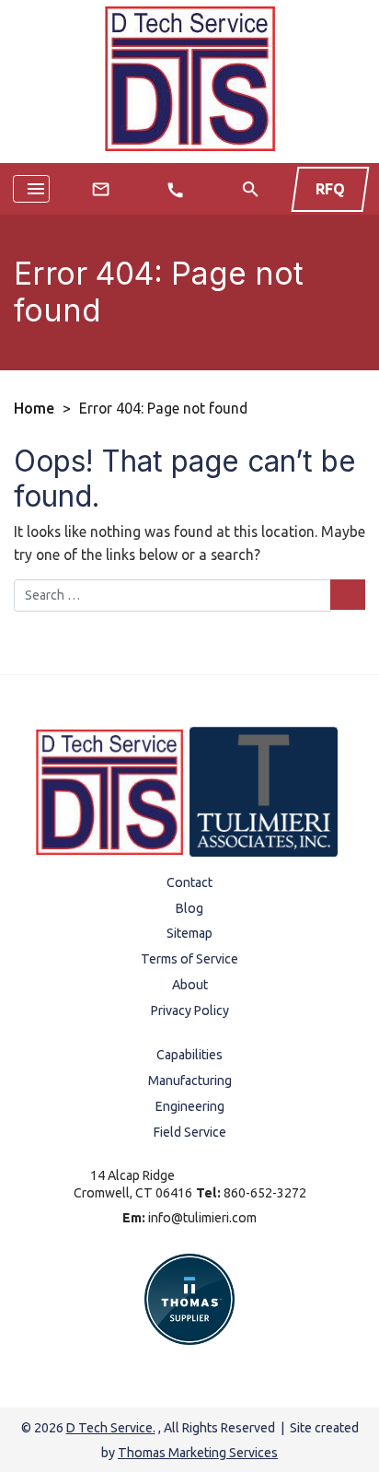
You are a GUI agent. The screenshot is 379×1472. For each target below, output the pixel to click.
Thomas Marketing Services (198, 1452)
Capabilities (189, 1054)
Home (34, 408)
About (190, 984)
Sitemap (189, 933)
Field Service (190, 1132)
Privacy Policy (190, 1010)
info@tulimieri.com (202, 1217)
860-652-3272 (265, 1193)
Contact (189, 882)
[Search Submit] (347, 594)
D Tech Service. (110, 1427)
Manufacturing (190, 1080)
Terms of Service (189, 959)
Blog (189, 908)
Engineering (189, 1106)
